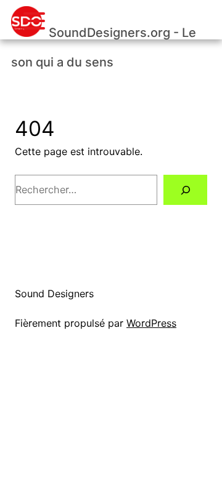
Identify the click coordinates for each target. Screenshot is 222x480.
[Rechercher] (185, 190)
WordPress (151, 323)
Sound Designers (54, 293)
